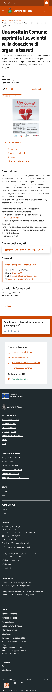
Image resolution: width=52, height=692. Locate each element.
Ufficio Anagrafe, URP (10, 560)
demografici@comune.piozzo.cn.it (23, 275)
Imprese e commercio (10, 473)
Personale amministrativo (12, 435)
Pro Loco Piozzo (8, 621)
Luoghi (4, 509)
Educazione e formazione (12, 469)
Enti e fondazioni (9, 427)
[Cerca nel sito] (44, 11)
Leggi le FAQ (7, 644)
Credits (46, 679)
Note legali (6, 633)
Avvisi (4, 495)
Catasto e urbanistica (10, 465)
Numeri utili (6, 568)
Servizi (29, 679)
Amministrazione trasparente (14, 641)
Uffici (4, 443)
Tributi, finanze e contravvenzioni (15, 477)
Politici (4, 439)
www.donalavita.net (10, 217)
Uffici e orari (6, 564)
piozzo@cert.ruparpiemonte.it (20, 278)
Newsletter (6, 669)
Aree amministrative (10, 419)
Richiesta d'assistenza (11, 653)
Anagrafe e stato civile (11, 457)
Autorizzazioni (7, 461)
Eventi (4, 513)
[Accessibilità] (7, 685)
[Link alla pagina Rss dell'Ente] (3, 666)
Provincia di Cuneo (9, 617)
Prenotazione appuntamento (14, 650)
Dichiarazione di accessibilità (13, 637)
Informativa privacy (10, 629)
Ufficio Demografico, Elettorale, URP (20, 264)
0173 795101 (18, 272)
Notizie (18, 20)
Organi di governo (9, 431)
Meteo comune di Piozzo (12, 625)
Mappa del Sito (18, 682)
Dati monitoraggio (9, 679)
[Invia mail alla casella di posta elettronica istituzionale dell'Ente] (18, 543)
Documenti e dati (9, 423)
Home (4, 20)
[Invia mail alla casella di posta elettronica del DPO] (19, 582)
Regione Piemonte (9, 3)
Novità (10, 20)
